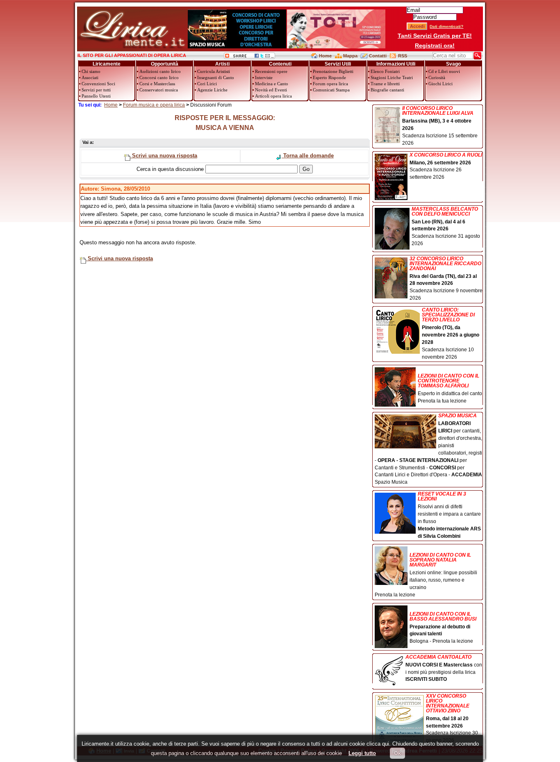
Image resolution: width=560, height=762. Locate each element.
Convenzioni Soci (98, 83)
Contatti (378, 55)
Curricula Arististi (213, 71)
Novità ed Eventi (271, 89)
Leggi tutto (362, 753)
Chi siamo (91, 71)
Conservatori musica (158, 89)
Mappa (350, 55)
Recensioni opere (271, 71)
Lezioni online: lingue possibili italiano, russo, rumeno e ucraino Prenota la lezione (426, 575)
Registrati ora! (435, 45)
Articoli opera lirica (273, 95)
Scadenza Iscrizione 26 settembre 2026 (446, 166)
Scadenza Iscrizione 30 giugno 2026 (452, 719)
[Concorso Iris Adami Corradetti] (336, 46)
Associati (90, 77)
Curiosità (436, 77)
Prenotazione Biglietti (333, 71)
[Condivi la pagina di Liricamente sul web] (249, 57)
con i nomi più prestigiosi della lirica (443, 668)
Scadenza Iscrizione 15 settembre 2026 (440, 126)
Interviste (264, 77)
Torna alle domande (308, 155)
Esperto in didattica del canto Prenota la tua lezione (450, 388)
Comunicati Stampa (331, 89)
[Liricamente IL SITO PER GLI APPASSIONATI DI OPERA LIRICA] (132, 46)
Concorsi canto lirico (159, 77)
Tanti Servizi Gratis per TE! (435, 35)
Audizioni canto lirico (160, 71)
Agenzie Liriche (212, 89)
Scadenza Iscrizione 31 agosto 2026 (446, 227)
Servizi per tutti (96, 89)
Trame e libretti (385, 83)
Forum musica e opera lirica (154, 104)
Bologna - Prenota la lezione (443, 627)
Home (325, 55)
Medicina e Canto (271, 83)
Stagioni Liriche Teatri (392, 77)
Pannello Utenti (96, 95)
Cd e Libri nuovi (444, 71)
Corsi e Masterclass (157, 83)
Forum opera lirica (330, 83)
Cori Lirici (207, 83)
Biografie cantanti (387, 89)
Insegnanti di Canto (215, 77)
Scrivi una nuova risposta (163, 155)
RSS (402, 55)
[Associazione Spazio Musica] (237, 46)
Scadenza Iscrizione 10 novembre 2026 (450, 333)
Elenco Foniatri (385, 71)
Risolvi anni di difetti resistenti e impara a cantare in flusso (449, 515)
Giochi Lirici (440, 83)
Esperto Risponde (329, 77)
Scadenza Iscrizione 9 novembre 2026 (446, 278)
